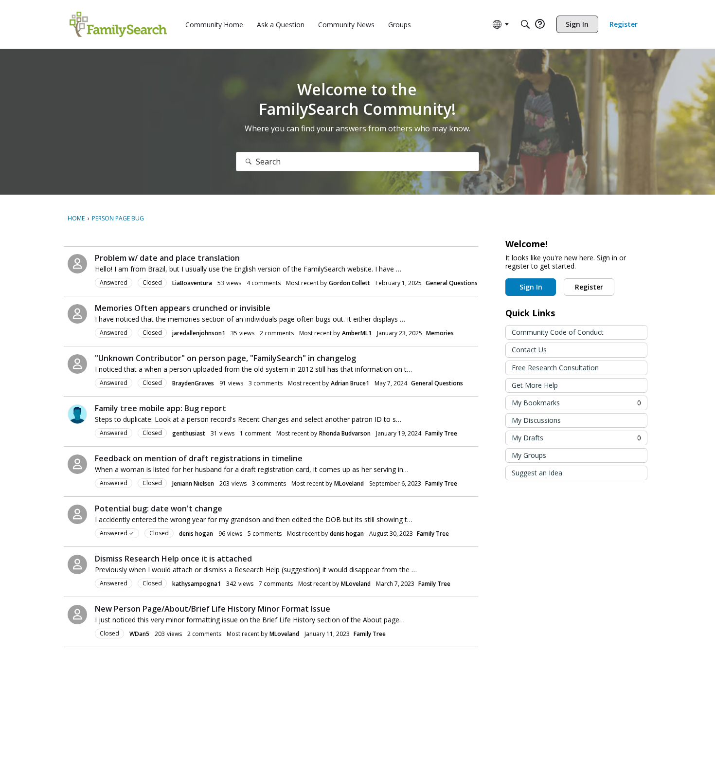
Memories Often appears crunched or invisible (182, 308)
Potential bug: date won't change (158, 508)
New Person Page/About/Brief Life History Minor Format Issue (212, 608)
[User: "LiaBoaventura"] (77, 263)
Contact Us (529, 349)
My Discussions (536, 420)
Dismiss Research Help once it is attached (173, 558)
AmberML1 (357, 333)
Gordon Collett (349, 283)
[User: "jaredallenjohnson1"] (77, 314)
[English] (118, 24)
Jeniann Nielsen (193, 483)
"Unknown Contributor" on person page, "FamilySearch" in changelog (225, 358)
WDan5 (139, 634)
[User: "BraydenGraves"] (77, 364)
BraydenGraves (193, 383)
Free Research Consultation (555, 367)
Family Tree (441, 433)
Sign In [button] (530, 286)
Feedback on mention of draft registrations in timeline (199, 458)
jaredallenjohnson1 (198, 333)
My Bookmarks (576, 402)
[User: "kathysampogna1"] (77, 564)
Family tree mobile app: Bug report (160, 408)
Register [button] (589, 286)
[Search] (525, 24)
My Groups (529, 455)
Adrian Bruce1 (350, 383)
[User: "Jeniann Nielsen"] (77, 464)
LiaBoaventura (192, 283)
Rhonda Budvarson (345, 433)
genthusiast (188, 433)
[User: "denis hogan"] (77, 514)
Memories (440, 333)
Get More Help (535, 385)
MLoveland (349, 483)
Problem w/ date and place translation (167, 258)
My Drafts (576, 437)
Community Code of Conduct (558, 332)
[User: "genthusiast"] (77, 414)
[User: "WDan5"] (77, 614)
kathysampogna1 (196, 584)
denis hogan (196, 533)
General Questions (452, 283)
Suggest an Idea (537, 472)
